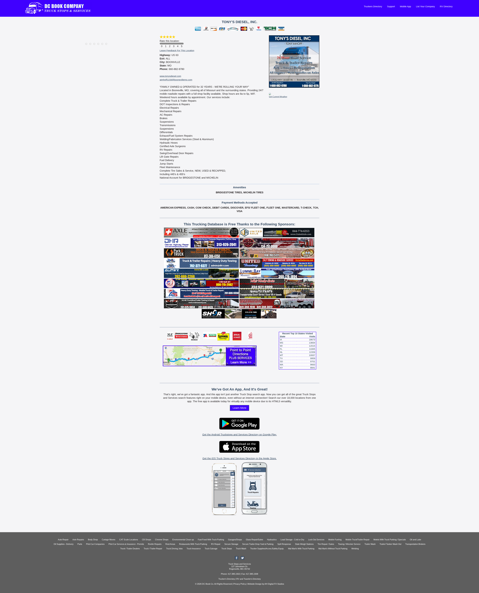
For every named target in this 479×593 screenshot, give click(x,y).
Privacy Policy (239, 584)
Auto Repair (63, 540)
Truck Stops (226, 549)
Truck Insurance (194, 549)
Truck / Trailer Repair (153, 549)
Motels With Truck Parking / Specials (389, 540)
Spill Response (284, 544)
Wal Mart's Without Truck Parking (332, 549)
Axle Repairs (78, 540)
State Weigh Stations (304, 544)
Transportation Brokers (415, 544)
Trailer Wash (370, 544)
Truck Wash (241, 549)
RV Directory (446, 6)
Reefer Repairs (154, 544)
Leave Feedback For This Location (177, 50)
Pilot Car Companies (95, 544)
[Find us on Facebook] (236, 559)
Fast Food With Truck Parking (211, 540)
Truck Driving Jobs (174, 549)
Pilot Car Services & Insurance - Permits (126, 544)
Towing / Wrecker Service (349, 544)
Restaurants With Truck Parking (193, 544)
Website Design (254, 584)
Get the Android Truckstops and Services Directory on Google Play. (239, 434)
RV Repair (215, 544)
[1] (166, 43)
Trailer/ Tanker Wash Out (390, 544)
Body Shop (93, 540)
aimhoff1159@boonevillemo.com (176, 80)
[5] (182, 43)
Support (391, 6)
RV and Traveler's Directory (248, 579)
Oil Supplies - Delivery (63, 544)
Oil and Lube (415, 540)
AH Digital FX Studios (274, 584)
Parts (79, 544)
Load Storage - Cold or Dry (292, 540)
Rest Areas (170, 544)
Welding (355, 549)
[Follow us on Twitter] (242, 559)
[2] (170, 43)
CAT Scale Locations (128, 540)
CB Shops (146, 540)
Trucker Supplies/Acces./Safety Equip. (267, 549)
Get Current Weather (278, 97)
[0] (162, 43)
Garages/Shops (235, 540)
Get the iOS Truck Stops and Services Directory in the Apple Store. (239, 458)
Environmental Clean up (183, 540)
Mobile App (405, 6)
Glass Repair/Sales (254, 540)
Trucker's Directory (226, 579)
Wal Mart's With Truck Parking (301, 549)
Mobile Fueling (335, 540)
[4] (178, 43)
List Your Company (425, 6)
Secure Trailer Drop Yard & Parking (257, 544)
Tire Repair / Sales (326, 544)
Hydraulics (272, 540)
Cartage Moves (108, 540)
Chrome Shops (161, 540)
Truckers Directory (373, 6)
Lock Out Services (316, 540)
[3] (174, 43)
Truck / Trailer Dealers (130, 549)
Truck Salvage (211, 549)
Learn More (239, 407)
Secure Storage (231, 544)
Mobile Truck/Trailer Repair (357, 540)
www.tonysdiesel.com (170, 76)
